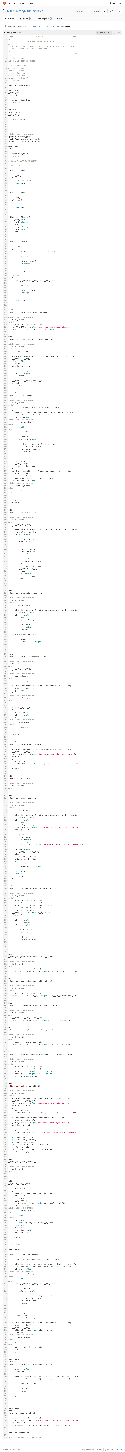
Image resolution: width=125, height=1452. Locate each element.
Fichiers (11, 18)
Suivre (80, 11)
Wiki (60, 18)
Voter (98, 11)
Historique (101, 32)
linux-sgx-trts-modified (29, 11)
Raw (109, 32)
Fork (113, 11)
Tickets (26, 18)
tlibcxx (52, 26)
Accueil (12, 3)
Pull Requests (44, 18)
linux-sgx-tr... (38, 26)
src (58, 26)
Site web (119, 1449)
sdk (46, 26)
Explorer (22, 3)
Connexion (116, 3)
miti (9, 11)
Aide (31, 3)
